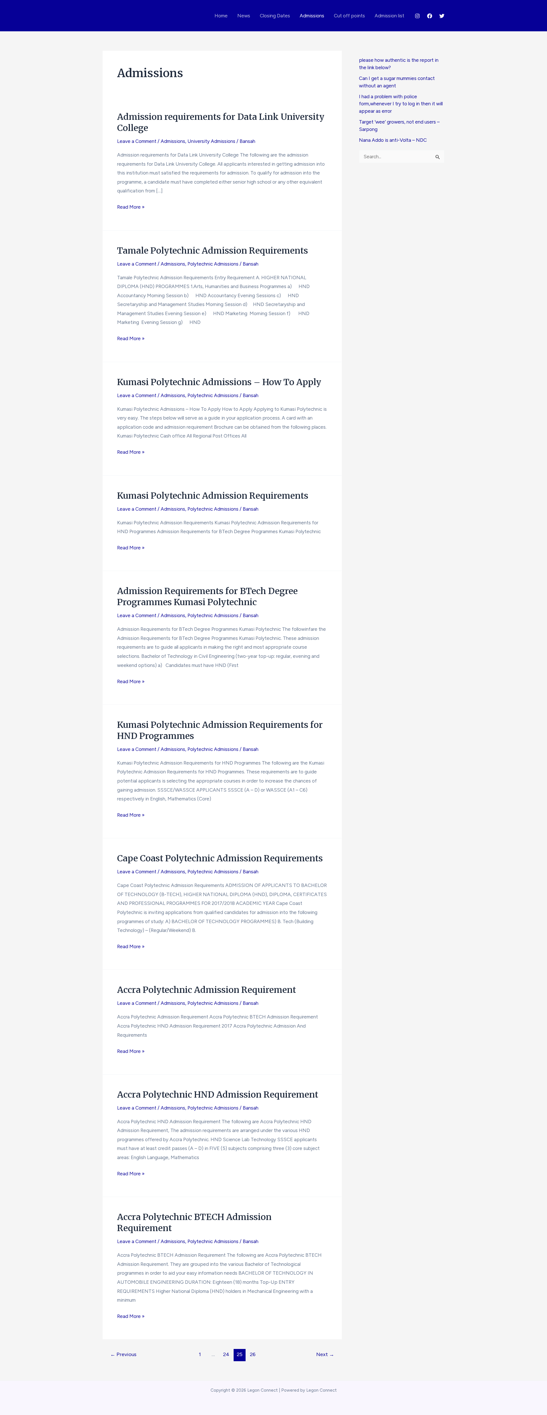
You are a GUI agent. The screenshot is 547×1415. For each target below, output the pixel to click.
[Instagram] (417, 16)
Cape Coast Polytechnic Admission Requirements (220, 858)
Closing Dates (275, 16)
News (243, 16)
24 (226, 1354)
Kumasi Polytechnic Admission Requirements (212, 495)
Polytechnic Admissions (212, 264)
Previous (123, 1354)
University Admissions (211, 141)
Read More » (130, 208)
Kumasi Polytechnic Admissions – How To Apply (219, 382)
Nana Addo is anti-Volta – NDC (393, 140)
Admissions (312, 16)
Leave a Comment (136, 141)
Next (325, 1354)
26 (253, 1354)
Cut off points (349, 16)
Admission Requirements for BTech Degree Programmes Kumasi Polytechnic (207, 596)
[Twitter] (441, 16)
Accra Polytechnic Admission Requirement (206, 989)
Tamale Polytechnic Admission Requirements (212, 250)
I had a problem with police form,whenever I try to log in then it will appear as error (401, 104)
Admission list (389, 16)
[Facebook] (429, 16)
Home (221, 16)
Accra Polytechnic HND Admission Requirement (217, 1094)
